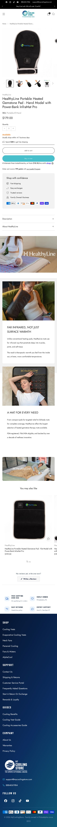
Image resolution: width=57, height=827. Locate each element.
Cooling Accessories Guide (15, 725)
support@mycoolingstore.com (42, 2)
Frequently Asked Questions (15, 688)
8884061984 (12, 785)
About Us (7, 739)
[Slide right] (52, 83)
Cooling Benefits (10, 714)
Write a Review (31, 579)
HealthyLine (6, 94)
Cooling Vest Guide (11, 719)
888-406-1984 (25, 2)
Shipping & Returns (11, 677)
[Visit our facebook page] (6, 2)
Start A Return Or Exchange (15, 694)
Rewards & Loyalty (11, 699)
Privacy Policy (9, 751)
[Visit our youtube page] (17, 2)
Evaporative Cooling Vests (14, 634)
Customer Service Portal (13, 682)
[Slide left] (4, 83)
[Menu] (3, 14)
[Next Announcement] (54, 6)
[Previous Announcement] (2, 6)
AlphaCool (7, 657)
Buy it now (28, 158)
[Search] (53, 14)
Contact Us (7, 671)
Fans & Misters (9, 651)
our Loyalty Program (33, 169)
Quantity (5, 124)
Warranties (7, 745)
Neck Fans (7, 640)
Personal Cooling (10, 646)
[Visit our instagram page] (10, 2)
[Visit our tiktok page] (14, 2)
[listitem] (28, 6)
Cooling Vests (9, 629)
